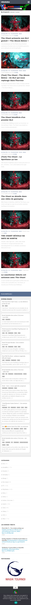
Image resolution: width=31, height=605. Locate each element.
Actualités (4, 33)
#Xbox (17, 549)
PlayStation (14, 33)
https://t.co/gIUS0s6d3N (19, 542)
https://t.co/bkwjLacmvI (15, 529)
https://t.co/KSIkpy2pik (8, 533)
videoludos (5, 2)
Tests (20, 70)
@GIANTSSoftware (7, 542)
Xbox (20, 33)
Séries (4, 496)
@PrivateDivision (6, 531)
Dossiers (5, 471)
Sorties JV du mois (18, 373)
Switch (25, 373)
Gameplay (5, 474)
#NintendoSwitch (23, 540)
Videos (4, 511)
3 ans (3, 534)
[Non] (29, 599)
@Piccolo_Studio (15, 531)
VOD (4, 515)
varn (5, 233)
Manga (4, 478)
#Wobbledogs (5, 549)
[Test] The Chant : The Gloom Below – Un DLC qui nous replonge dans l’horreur (15, 77)
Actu (3, 319)
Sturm (16, 35)
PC (9, 33)
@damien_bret (5, 529)
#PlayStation (12, 549)
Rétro (4, 493)
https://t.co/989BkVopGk (8, 551)
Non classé (4, 388)
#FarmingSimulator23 (12, 540)
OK (16, 602)
